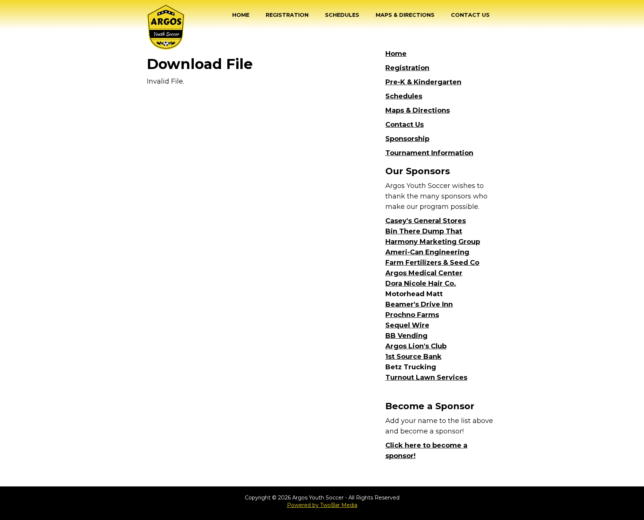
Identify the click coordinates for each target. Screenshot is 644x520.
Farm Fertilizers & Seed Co (432, 263)
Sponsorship (407, 139)
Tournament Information (429, 153)
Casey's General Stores (425, 221)
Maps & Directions (405, 15)
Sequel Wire (407, 325)
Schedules (342, 15)
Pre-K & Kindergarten (423, 82)
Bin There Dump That (423, 231)
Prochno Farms (412, 315)
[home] (166, 27)
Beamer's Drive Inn (419, 304)
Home (240, 15)
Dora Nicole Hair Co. (420, 283)
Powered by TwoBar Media (322, 505)
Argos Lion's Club (415, 346)
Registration (287, 15)
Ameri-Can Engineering (427, 252)
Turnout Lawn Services (426, 377)
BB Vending (406, 336)
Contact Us (470, 15)
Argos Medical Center (424, 273)
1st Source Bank (413, 357)
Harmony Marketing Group (432, 242)
